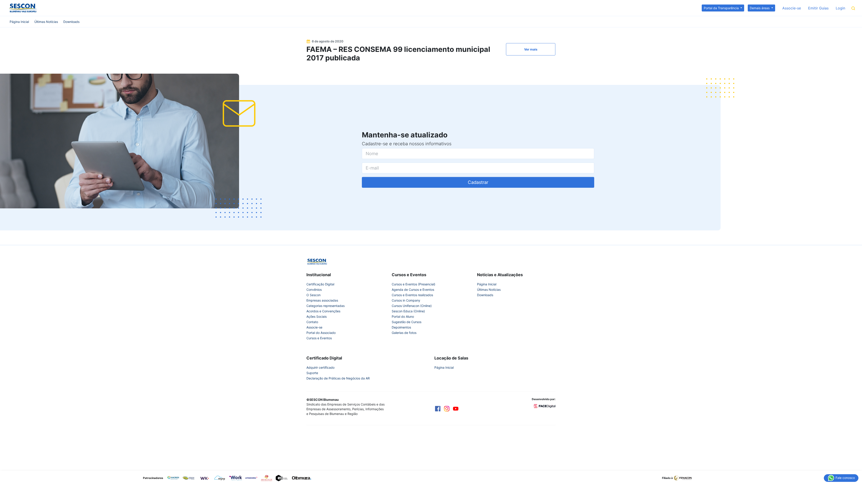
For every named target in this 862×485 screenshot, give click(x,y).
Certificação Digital (320, 284)
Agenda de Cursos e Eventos (413, 289)
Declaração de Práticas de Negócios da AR (338, 378)
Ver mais (530, 49)
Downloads (71, 22)
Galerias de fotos (404, 333)
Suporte (312, 373)
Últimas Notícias (46, 22)
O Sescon (313, 295)
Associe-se (791, 8)
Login (840, 8)
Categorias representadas (325, 306)
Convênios (314, 289)
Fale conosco (845, 477)
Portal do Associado (321, 333)
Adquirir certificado (320, 367)
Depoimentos (401, 327)
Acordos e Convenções (323, 311)
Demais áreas (760, 8)
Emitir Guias (818, 8)
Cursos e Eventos (319, 338)
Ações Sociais (316, 316)
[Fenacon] (684, 477)
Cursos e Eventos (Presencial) (413, 284)
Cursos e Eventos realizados (412, 295)
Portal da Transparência (722, 8)
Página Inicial (19, 22)
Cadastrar (478, 182)
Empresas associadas (322, 300)
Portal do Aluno (403, 316)
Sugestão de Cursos (406, 322)
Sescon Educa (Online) (408, 311)
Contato (312, 322)
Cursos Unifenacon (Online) (412, 306)
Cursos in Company (406, 300)
